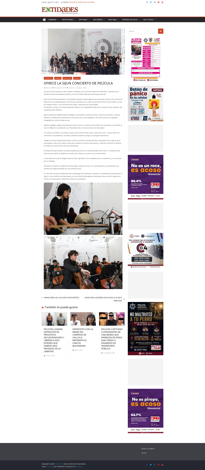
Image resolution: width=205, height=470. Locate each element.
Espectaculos (48, 78)
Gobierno (52, 20)
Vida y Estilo (148, 20)
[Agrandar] (161, 40)
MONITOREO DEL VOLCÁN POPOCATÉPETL (61, 297)
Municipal (77, 78)
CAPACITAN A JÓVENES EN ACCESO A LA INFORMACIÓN (103, 299)
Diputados (83, 20)
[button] (57, 19)
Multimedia (97, 20)
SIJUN (84, 88)
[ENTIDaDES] (44, 19)
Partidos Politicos (129, 20)
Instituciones (67, 20)
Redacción (48, 88)
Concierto (71, 88)
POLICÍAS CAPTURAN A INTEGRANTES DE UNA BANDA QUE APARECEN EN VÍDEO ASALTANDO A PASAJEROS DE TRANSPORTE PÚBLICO (111, 339)
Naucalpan (78, 88)
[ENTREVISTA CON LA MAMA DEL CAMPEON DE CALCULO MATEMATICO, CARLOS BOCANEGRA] (83, 314)
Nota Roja (112, 20)
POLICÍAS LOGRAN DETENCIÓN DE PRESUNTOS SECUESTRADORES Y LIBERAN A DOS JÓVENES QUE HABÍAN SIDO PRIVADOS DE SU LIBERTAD (54, 340)
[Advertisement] (145, 138)
